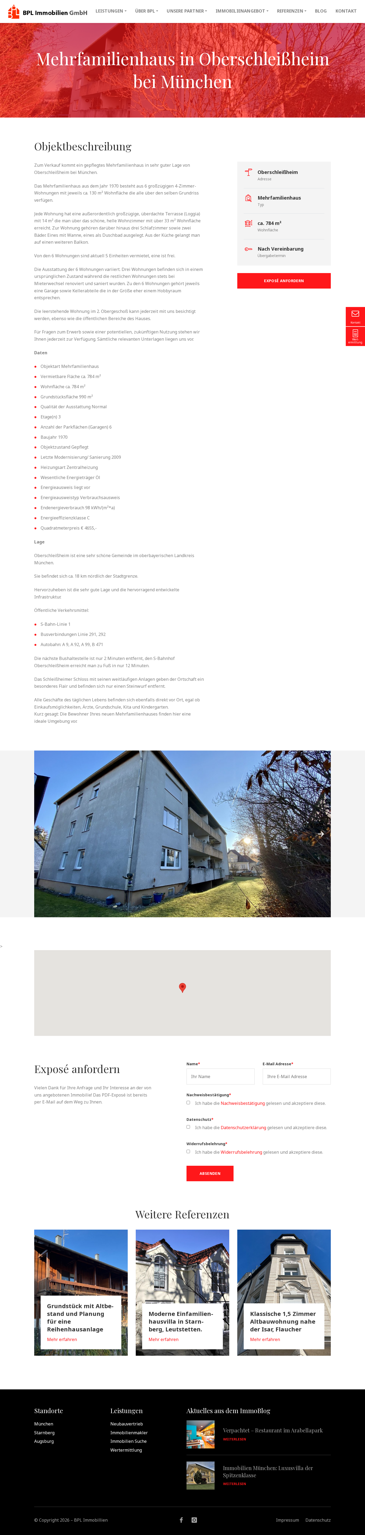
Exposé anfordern (284, 280)
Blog (321, 11)
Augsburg (44, 1441)
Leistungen (109, 11)
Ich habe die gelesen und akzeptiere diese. (260, 1103)
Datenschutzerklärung (243, 1127)
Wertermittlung (126, 1450)
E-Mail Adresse (278, 1064)
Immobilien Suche (128, 1441)
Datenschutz (200, 1119)
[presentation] (44, 833)
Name (193, 1064)
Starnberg (44, 1433)
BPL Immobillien (47, 11)
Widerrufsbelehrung (207, 1143)
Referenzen (290, 11)
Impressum (287, 1520)
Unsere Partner (185, 11)
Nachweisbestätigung (209, 1095)
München (43, 1424)
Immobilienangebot (240, 11)
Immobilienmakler (129, 1433)
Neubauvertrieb (126, 1424)
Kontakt (346, 11)
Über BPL (145, 11)
